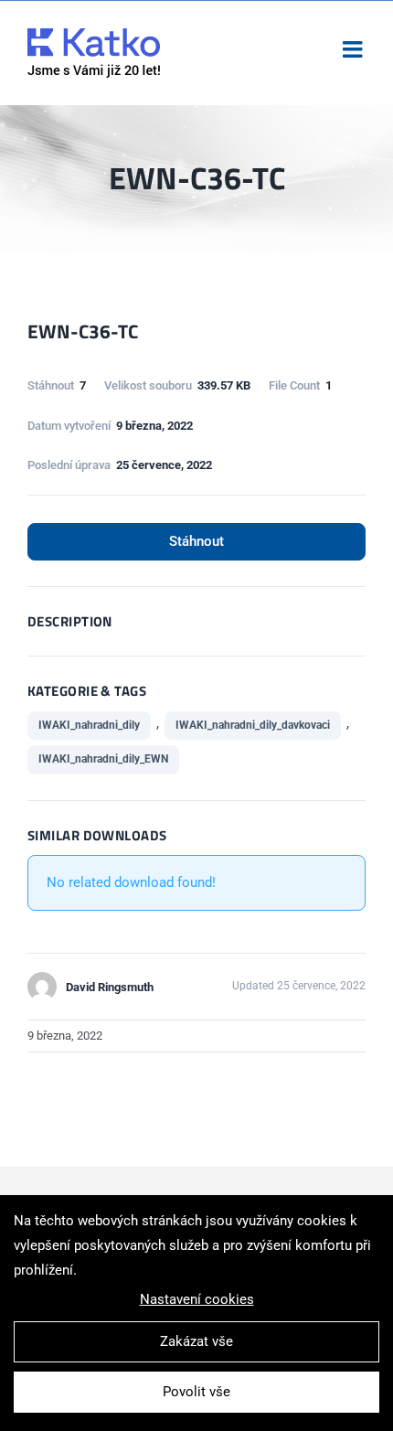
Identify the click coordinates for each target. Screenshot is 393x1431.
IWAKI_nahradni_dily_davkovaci (252, 725)
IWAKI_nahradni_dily (89, 725)
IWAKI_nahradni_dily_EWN (103, 759)
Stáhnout (196, 541)
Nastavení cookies (197, 1299)
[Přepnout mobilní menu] (354, 48)
